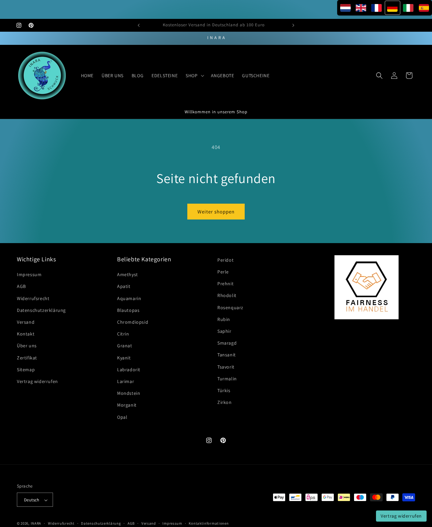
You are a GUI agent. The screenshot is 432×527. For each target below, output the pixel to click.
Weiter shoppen (216, 211)
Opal (122, 417)
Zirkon (224, 403)
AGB (21, 287)
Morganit (127, 405)
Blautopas (128, 310)
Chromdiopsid (132, 322)
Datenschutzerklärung (41, 310)
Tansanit (226, 355)
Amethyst (127, 275)
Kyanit (124, 358)
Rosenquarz (230, 307)
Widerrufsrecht (33, 298)
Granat (124, 346)
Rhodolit (227, 296)
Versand (25, 322)
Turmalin (227, 379)
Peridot (225, 260)
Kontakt (25, 334)
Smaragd (227, 343)
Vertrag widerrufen (37, 381)
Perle (223, 272)
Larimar (125, 381)
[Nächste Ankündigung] (293, 25)
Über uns (27, 346)
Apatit (124, 287)
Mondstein (128, 393)
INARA (36, 523)
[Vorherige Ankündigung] (138, 25)
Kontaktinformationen (208, 523)
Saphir (224, 331)
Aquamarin (129, 298)
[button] (194, 75)
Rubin (223, 319)
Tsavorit (226, 367)
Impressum (29, 275)
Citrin (123, 334)
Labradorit (128, 370)
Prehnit (225, 284)
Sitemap (26, 370)
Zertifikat (27, 358)
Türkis (224, 390)
